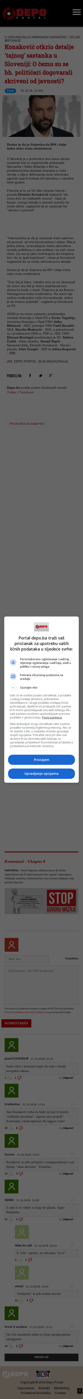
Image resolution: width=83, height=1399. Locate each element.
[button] (41, 687)
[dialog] (41, 699)
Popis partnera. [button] (52, 717)
